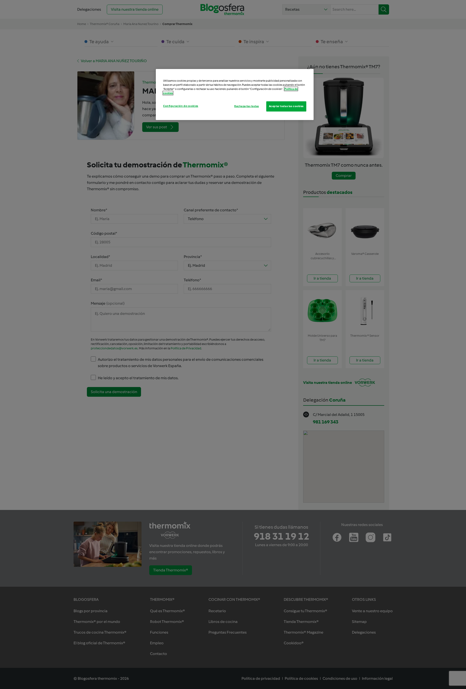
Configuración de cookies (180, 106)
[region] (235, 94)
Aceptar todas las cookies (286, 106)
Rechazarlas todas (246, 106)
